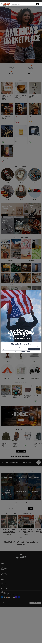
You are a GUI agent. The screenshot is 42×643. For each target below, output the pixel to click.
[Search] (37, 4)
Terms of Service (28, 351)
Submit (34, 349)
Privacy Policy (23, 351)
